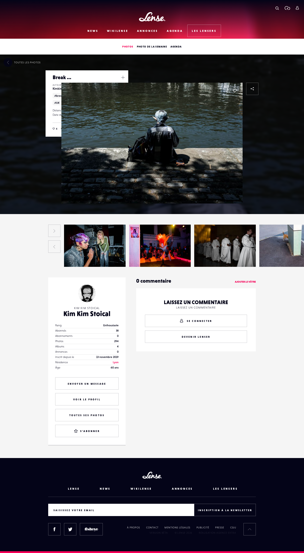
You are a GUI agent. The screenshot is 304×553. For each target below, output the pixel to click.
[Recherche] (277, 8)
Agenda (175, 30)
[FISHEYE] (91, 529)
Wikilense (117, 30)
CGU (233, 527)
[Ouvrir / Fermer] (123, 77)
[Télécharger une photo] (287, 8)
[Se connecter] (297, 8)
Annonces (147, 30)
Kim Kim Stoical (86, 314)
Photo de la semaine (152, 46)
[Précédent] (54, 246)
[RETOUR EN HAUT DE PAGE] (249, 529)
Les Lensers (204, 30)
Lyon (116, 362)
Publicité (203, 527)
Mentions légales (177, 527)
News (92, 30)
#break (59, 95)
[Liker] (235, 90)
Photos (127, 46)
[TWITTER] (70, 529)
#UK (56, 102)
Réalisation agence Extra (217, 532)
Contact (152, 527)
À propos (133, 527)
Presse (219, 527)
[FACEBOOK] (54, 529)
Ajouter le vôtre (245, 281)
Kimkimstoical (10, 259)
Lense (74, 488)
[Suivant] (54, 231)
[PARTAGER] (252, 89)
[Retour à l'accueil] (152, 16)
